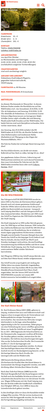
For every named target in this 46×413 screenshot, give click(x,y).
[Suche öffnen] (43, 5)
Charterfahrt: (6, 41)
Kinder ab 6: (6, 39)
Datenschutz (28, 408)
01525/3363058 (14, 48)
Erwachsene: (6, 36)
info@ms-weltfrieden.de (11, 50)
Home (3, 408)
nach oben (41, 408)
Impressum (14, 408)
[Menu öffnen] (38, 5)
